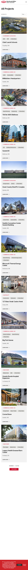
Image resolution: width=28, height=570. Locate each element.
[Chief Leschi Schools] (14, 25)
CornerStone (7, 414)
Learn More (5, 49)
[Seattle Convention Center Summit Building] (14, 205)
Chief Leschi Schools (9, 42)
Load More (14, 469)
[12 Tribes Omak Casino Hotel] (14, 284)
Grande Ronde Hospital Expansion (10, 377)
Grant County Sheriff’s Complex (13, 187)
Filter (23, 14)
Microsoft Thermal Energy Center (11, 264)
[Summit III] (14, 133)
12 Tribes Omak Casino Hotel (12, 301)
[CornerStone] (14, 397)
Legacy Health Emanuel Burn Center (12, 451)
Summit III (5, 151)
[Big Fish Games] (14, 320)
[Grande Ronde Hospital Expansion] (14, 359)
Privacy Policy (24, 565)
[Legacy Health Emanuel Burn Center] (14, 433)
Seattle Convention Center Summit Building (11, 224)
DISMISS (19, 564)
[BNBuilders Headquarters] (14, 61)
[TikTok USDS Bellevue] (14, 97)
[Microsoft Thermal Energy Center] (14, 243)
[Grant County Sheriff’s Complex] (14, 169)
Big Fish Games (7, 340)
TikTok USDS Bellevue (10, 115)
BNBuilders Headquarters (11, 78)
